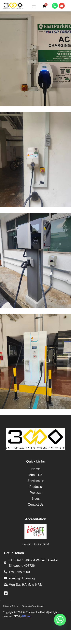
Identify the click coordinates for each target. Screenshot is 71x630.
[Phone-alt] (55, 6)
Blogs (36, 498)
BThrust (26, 616)
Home (35, 469)
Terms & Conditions (32, 606)
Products (35, 486)
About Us (35, 475)
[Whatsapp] (60, 619)
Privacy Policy (10, 606)
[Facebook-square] (6, 593)
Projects (35, 492)
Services (33, 480)
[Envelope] (62, 6)
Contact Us (35, 504)
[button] (34, 7)
